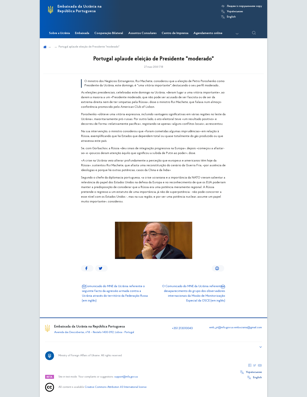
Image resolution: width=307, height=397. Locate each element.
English (231, 16)
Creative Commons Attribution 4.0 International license (116, 387)
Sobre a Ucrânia (59, 33)
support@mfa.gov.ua (126, 377)
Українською (235, 11)
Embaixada (82, 33)
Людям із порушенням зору (244, 6)
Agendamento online (207, 33)
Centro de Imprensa (175, 33)
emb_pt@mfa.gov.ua (221, 327)
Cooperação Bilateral (108, 33)
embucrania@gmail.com (248, 327)
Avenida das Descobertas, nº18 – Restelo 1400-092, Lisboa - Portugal (94, 332)
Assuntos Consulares (142, 33)
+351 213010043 (182, 328)
